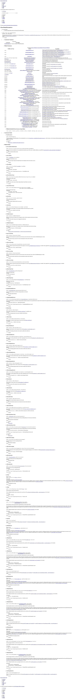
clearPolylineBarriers (29, 54)
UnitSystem (11, 416)
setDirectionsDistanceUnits (30, 88)
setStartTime (23, 122)
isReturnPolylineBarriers (29, 84)
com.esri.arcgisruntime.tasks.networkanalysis (10, 25)
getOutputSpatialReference (29, 62)
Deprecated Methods (46, 47)
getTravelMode (29, 74)
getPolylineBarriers (29, 67)
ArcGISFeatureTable (30, 95)
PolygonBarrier (13, 65)
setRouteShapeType (23, 119)
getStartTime (29, 71)
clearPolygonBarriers (29, 52)
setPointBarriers (23, 95)
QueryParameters (26, 96)
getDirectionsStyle (29, 61)
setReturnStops (25, 118)
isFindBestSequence (29, 76)
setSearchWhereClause (24, 120)
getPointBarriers (29, 63)
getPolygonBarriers (29, 65)
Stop (34, 125)
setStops (23, 125)
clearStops (29, 56)
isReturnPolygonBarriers (29, 82)
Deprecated (4, 6)
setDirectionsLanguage (22, 90)
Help (3, 7)
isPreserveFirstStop (29, 77)
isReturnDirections (29, 79)
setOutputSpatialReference (30, 93)
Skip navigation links (3, 0)
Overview (4, 2)
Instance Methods (34, 47)
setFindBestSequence (24, 92)
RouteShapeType (7, 69)
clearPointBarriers (29, 50)
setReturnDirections (24, 110)
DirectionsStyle (7, 61)
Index (3, 683)
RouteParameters (7, 43)
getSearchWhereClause (24, 70)
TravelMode (6, 74)
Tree (3, 5)
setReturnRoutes (25, 117)
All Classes (4, 11)
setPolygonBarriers (23, 98)
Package (3, 3)
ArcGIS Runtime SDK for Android (18, 686)
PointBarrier (12, 63)
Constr (3, 17)
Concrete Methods (40, 47)
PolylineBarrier (13, 67)
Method (3, 18)
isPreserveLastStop (29, 78)
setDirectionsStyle (23, 91)
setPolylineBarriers (23, 102)
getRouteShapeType (29, 69)
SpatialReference (8, 62)
